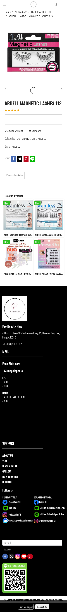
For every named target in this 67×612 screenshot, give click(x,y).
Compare (36, 130)
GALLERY (6, 471)
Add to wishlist (15, 130)
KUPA (6, 401)
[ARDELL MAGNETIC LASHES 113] (33, 52)
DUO (6, 386)
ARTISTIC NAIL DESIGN (14, 397)
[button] (54, 4)
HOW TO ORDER (10, 477)
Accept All (42, 606)
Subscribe (8, 549)
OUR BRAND (23, 138)
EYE (34, 138)
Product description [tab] (14, 175)
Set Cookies (26, 606)
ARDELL (42, 138)
